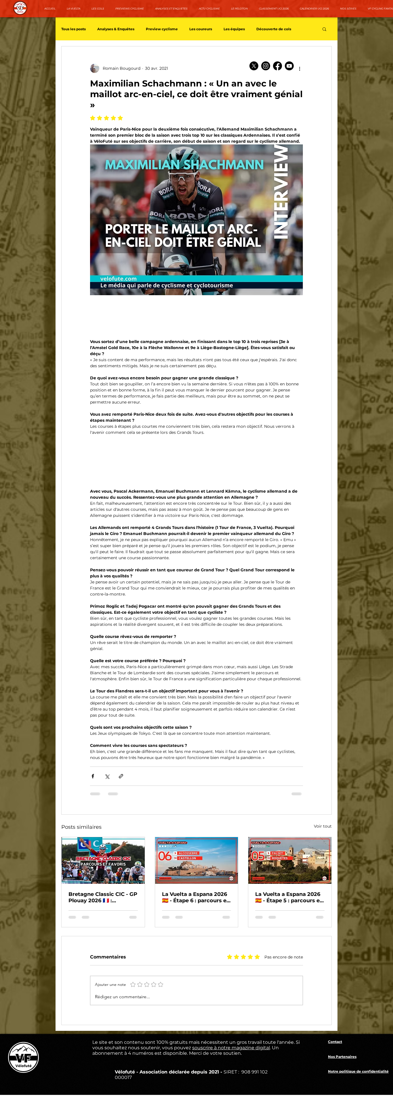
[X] (253, 65)
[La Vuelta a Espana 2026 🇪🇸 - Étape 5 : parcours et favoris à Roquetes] (289, 823)
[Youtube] (289, 65)
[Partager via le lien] (121, 738)
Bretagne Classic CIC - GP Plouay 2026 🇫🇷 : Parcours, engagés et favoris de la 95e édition (102, 860)
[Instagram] (265, 65)
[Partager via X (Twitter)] (107, 738)
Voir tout (323, 788)
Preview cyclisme (162, 29)
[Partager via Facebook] (93, 738)
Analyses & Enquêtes (115, 29)
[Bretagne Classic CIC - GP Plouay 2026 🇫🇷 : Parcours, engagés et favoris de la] (103, 823)
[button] (324, 29)
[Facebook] (277, 65)
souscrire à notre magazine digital (231, 1002)
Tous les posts (73, 29)
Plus (260, 29)
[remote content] (196, 424)
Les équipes (234, 29)
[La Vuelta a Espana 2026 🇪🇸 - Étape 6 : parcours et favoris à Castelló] (196, 823)
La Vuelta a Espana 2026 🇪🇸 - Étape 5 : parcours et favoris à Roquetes (288, 860)
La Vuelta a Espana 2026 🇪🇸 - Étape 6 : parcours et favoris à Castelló (195, 860)
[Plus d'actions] (299, 68)
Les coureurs (200, 29)
